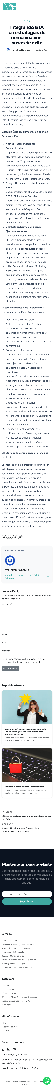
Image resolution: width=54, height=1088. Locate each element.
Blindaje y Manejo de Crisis (13, 956)
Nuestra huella (8, 989)
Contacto (5, 1030)
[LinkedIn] (8, 1049)
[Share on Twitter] (20, 537)
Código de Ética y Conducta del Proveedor (19, 997)
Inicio (4, 1023)
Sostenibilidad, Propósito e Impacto (16, 948)
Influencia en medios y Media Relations (18, 944)
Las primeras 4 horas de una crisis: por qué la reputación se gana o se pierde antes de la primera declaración (25, 731)
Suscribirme (27, 901)
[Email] (14, 1049)
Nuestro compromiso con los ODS (16, 1001)
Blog (27, 21)
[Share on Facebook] (4, 537)
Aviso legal (6, 1005)
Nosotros (5, 985)
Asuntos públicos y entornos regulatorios (19, 960)
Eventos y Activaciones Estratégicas (17, 967)
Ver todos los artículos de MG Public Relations (22, 577)
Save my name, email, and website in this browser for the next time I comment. (25, 660)
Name (5, 634)
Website (6, 650)
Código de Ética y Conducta (13, 993)
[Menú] (48, 6)
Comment (7, 604)
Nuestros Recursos (10, 1027)
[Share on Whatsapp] (9, 537)
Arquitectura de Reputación (13, 952)
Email (5, 642)
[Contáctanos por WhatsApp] (47, 1081)
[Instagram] (3, 1049)
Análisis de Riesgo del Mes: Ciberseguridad (24, 786)
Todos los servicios (9, 940)
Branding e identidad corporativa (15, 963)
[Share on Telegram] (14, 537)
